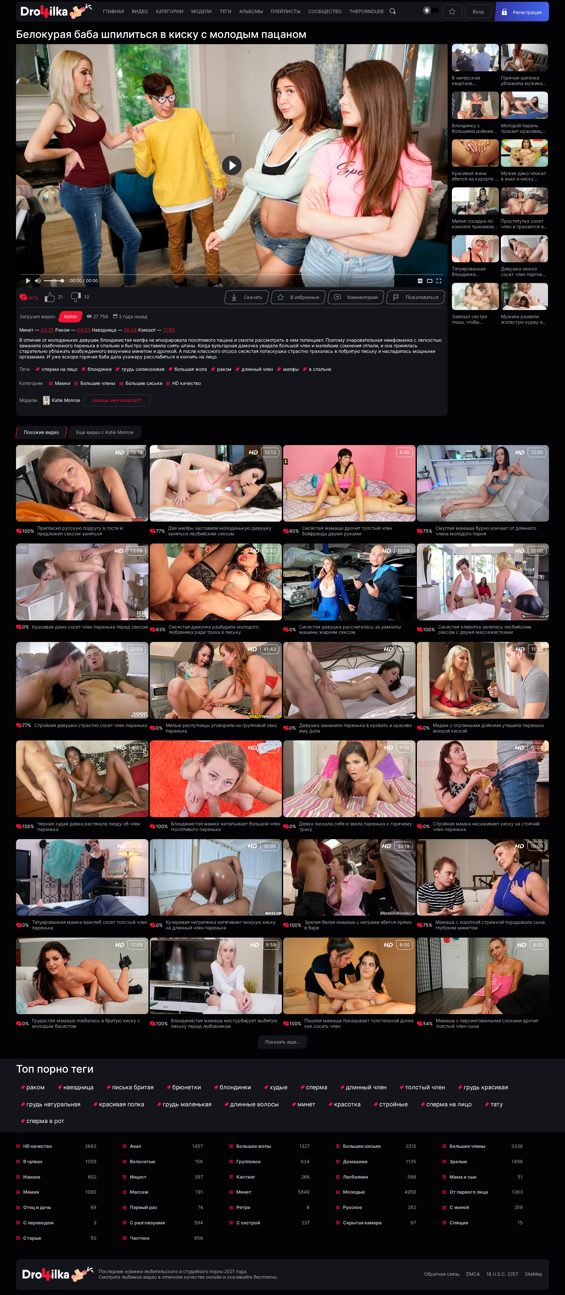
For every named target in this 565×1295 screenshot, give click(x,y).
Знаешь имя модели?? (117, 400)
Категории (169, 11)
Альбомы (251, 11)
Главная (113, 11)
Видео (140, 11)
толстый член (425, 1087)
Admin (70, 316)
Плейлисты (285, 11)
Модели (201, 11)
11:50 (169, 330)
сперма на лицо (449, 1104)
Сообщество (325, 11)
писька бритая (133, 1087)
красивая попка (121, 1104)
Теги (225, 11)
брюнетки (186, 1087)
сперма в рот (45, 1120)
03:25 (47, 330)
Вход (478, 11)
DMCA (473, 1274)
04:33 (83, 330)
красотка (347, 1104)
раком (35, 1087)
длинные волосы (254, 1104)
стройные (393, 1104)
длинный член (366, 1087)
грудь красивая (486, 1087)
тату (496, 1104)
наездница (78, 1087)
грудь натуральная (53, 1104)
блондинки (235, 1087)
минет (307, 1104)
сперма (316, 1087)
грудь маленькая (187, 1104)
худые (278, 1087)
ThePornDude (367, 11)
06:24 (130, 330)
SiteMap (533, 1274)
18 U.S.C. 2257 (502, 1274)
